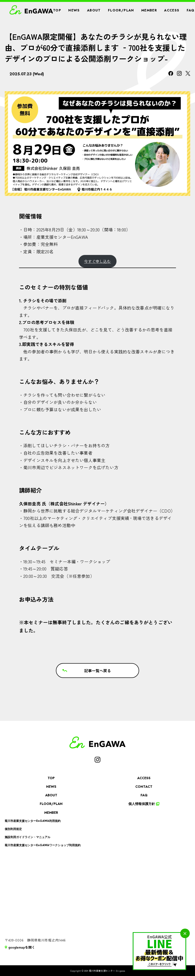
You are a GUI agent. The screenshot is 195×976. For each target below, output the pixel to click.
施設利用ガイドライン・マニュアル (27, 837)
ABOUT (94, 10)
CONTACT (143, 786)
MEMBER (149, 10)
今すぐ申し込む (97, 261)
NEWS (74, 10)
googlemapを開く (21, 947)
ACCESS (171, 10)
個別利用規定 (13, 829)
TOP (57, 10)
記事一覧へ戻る (97, 670)
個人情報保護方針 (141, 803)
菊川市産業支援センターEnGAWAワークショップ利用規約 (43, 845)
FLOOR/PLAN (121, 10)
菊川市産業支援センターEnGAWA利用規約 (33, 821)
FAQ (191, 10)
